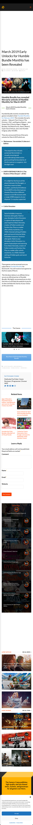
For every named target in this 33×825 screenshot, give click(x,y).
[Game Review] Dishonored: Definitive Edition (11, 520)
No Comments (7, 70)
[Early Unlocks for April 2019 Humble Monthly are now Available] (24, 409)
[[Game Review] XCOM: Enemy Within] (16, 729)
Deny (16, 818)
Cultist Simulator (8, 366)
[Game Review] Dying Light (11, 562)
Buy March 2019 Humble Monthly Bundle (16, 357)
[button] (30, 797)
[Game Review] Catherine (10, 551)
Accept (17, 813)
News (22, 70)
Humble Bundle (6, 367)
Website (5, 484)
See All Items (26, 710)
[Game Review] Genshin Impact (12, 530)
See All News (26, 652)
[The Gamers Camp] (3, 8)
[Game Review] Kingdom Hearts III (16, 513)
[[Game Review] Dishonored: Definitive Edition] (16, 766)
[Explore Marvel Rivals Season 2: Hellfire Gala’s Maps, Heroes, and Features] (16, 707)
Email (4, 477)
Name (4, 470)
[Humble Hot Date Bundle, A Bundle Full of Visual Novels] (9, 428)
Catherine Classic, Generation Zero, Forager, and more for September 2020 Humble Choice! (23, 435)
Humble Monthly (16, 266)
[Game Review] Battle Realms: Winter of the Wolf (12, 594)
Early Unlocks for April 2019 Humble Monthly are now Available (24, 413)
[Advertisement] (16, 28)
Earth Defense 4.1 (18, 366)
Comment (5, 454)
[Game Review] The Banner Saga (12, 572)
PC (24, 70)
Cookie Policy (12, 822)
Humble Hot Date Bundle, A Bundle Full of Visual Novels (8, 433)
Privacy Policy (19, 822)
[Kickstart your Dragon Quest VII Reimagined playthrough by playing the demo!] (16, 689)
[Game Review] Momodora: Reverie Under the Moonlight (11, 584)
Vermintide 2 (24, 367)
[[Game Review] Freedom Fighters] (16, 747)
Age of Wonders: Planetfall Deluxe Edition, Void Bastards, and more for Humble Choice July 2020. (8, 402)
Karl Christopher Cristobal (10, 69)
